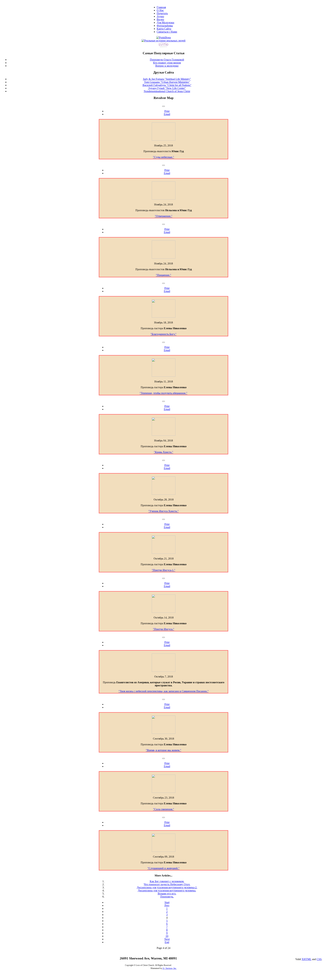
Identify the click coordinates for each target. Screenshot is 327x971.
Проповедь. (167, 896)
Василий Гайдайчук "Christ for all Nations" (167, 85)
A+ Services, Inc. (169, 968)
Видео (160, 19)
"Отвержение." (163, 216)
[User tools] (163, 106)
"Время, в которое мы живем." (163, 750)
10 (167, 936)
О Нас (160, 10)
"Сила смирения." (163, 809)
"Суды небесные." (163, 157)
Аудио (160, 16)
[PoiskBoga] (163, 37)
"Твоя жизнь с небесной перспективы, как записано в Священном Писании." (164, 691)
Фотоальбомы (165, 25)
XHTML (306, 959)
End (167, 942)
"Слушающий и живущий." (163, 868)
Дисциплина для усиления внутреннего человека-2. (167, 887)
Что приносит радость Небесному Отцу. (167, 884)
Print (166, 111)
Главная (161, 7)
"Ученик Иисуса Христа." (163, 511)
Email (167, 114)
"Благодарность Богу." (163, 334)
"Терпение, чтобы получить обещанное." (163, 393)
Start (167, 902)
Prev (167, 905)
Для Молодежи (165, 22)
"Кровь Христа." (163, 452)
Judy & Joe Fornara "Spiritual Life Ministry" (167, 79)
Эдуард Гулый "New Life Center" (167, 88)
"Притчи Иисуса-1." (163, 570)
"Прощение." (163, 275)
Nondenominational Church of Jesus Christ (167, 91)
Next (167, 939)
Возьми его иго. (167, 893)
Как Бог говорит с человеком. (167, 881)
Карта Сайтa (164, 28)
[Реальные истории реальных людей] (163, 40)
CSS (319, 959)
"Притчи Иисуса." (163, 629)
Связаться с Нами (167, 31)
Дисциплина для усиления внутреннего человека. (167, 890)
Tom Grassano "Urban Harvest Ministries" (167, 82)
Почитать (162, 13)
